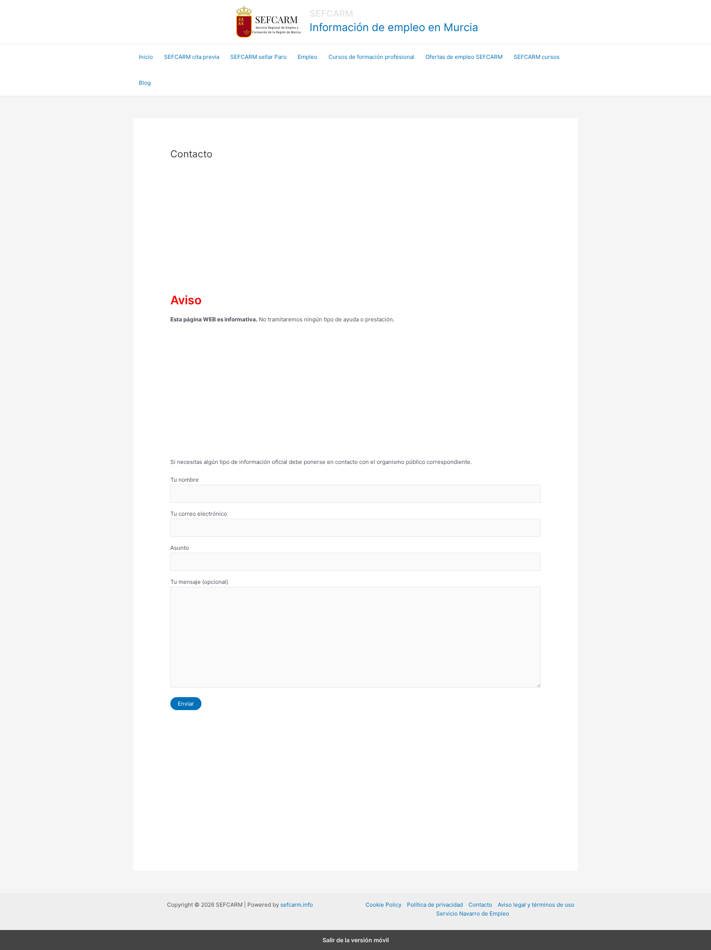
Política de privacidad (435, 904)
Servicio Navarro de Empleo (472, 913)
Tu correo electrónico (198, 513)
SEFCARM (331, 13)
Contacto (480, 904)
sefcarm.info (296, 904)
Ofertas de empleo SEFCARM (464, 56)
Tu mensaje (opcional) (199, 581)
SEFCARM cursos (537, 56)
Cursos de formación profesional (371, 56)
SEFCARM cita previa (191, 56)
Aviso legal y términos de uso (536, 904)
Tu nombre (184, 479)
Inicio (146, 56)
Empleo (307, 56)
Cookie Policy (383, 904)
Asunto (179, 547)
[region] (355, 227)
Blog (145, 82)
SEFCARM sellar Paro (258, 56)
